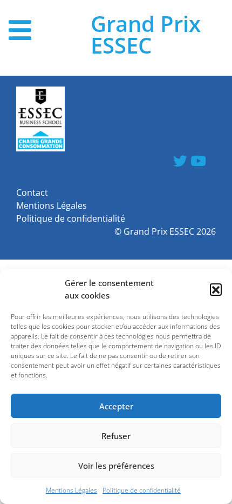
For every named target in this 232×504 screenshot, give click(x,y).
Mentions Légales (71, 490)
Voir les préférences (116, 465)
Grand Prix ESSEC (146, 34)
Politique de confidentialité (142, 490)
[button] (215, 289)
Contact (32, 192)
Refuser (116, 435)
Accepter (116, 406)
